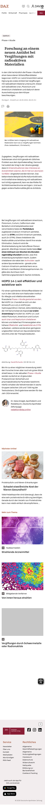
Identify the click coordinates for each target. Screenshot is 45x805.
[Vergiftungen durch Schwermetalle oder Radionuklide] (22, 622)
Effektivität (13, 325)
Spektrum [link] (6, 36)
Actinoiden (29, 260)
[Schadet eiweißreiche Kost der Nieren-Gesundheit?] (22, 465)
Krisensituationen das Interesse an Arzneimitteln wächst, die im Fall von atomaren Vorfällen (22, 171)
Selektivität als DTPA (32, 325)
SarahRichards (17, 362)
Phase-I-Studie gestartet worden (27, 299)
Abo (41, 13)
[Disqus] (22, 683)
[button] (4, 6)
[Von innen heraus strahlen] (22, 576)
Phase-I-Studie (34, 373)
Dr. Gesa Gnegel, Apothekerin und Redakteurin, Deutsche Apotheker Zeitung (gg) (26, 404)
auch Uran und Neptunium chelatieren (19, 319)
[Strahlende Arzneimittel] (22, 530)
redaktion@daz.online (21, 409)
